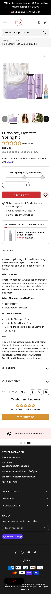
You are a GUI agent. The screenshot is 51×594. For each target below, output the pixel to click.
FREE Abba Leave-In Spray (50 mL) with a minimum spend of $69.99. (26, 5)
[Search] (44, 32)
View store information (19, 214)
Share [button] (24, 392)
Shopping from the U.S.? (27, 11)
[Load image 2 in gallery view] (25, 118)
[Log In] (39, 22)
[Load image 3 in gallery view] (37, 118)
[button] (5, 22)
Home (4, 40)
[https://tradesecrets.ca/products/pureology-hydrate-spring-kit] (32, 392)
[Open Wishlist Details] (14, 581)
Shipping (6, 151)
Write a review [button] (25, 416)
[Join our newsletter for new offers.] (44, 528)
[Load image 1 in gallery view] (13, 118)
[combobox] (25, 33)
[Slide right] (46, 119)
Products (13, 40)
